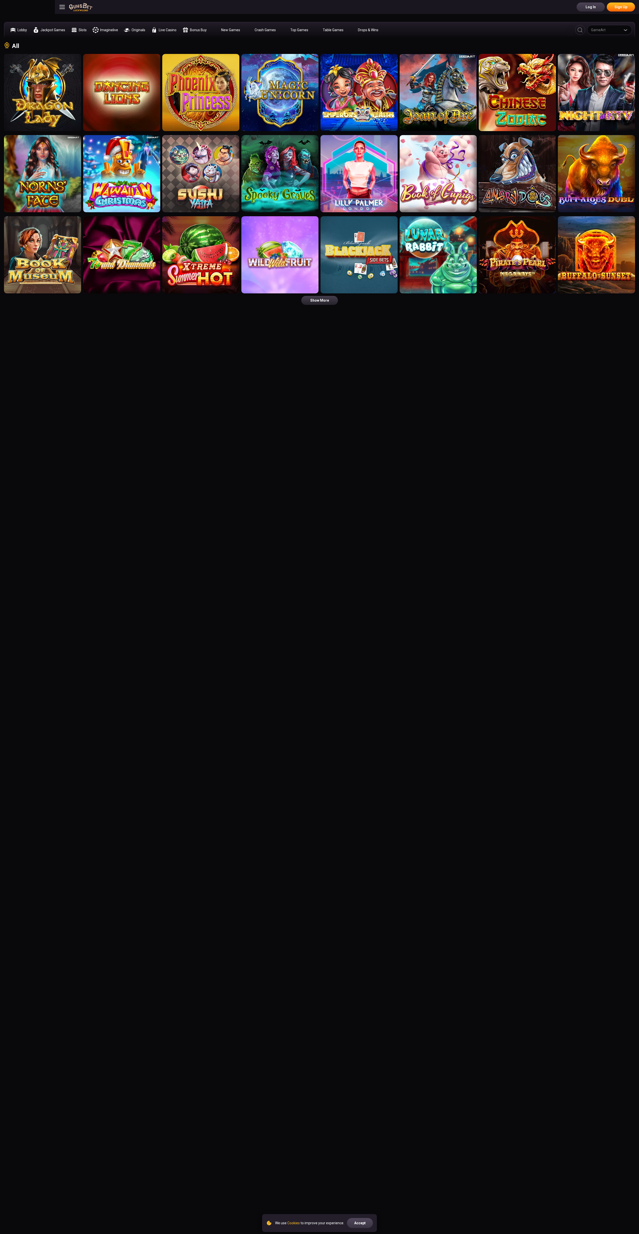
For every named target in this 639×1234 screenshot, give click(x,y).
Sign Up (621, 7)
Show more (319, 300)
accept (360, 1223)
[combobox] (609, 30)
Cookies (293, 1223)
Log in (591, 7)
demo (42, 97)
